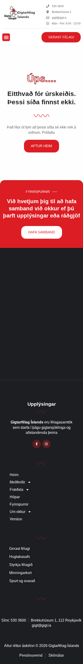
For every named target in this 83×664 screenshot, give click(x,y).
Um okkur (17, 512)
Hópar (15, 497)
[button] (6, 37)
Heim (14, 475)
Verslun (16, 519)
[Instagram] (46, 444)
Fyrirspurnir (19, 504)
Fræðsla (16, 489)
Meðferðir (17, 482)
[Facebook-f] (37, 444)
